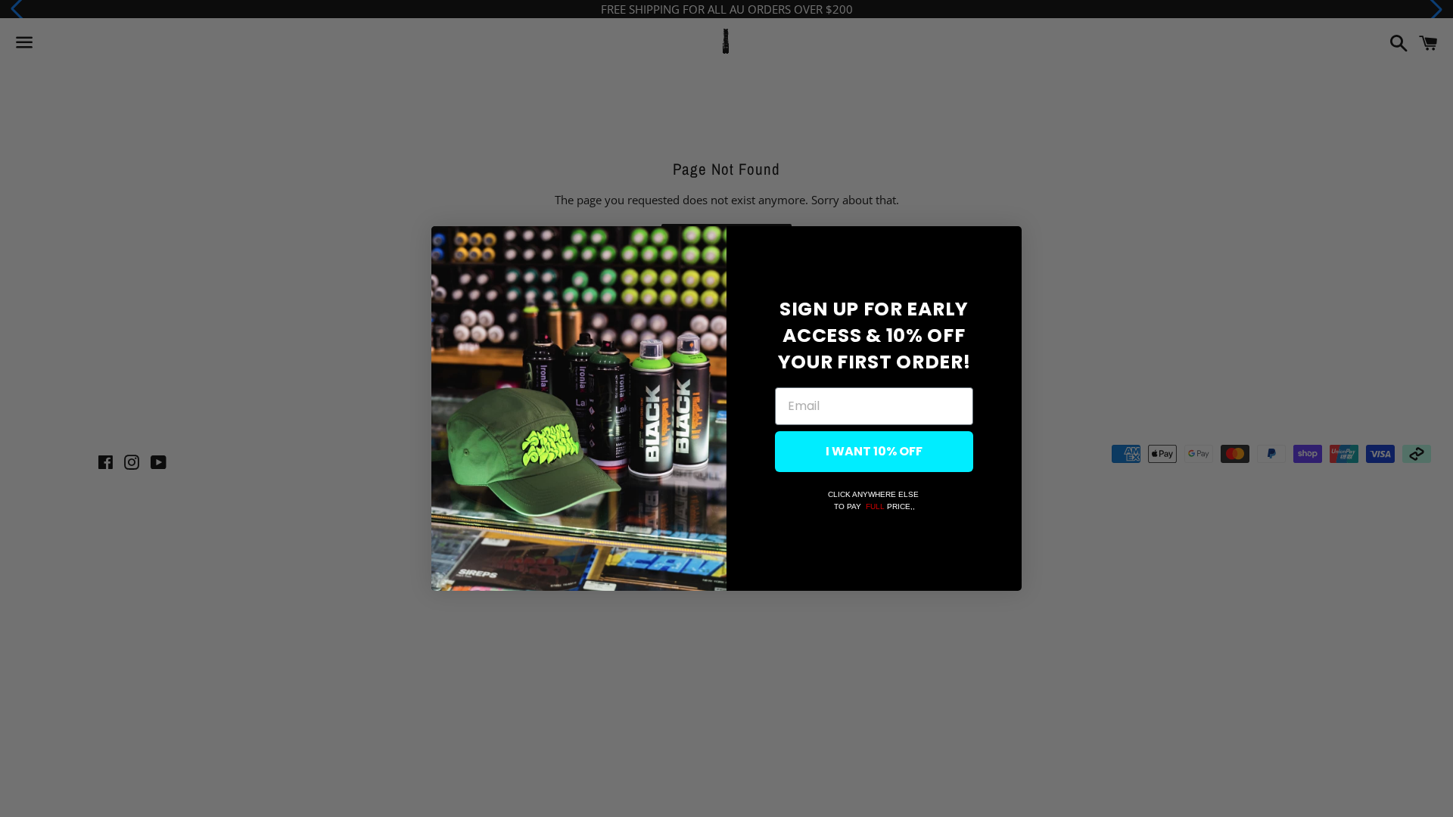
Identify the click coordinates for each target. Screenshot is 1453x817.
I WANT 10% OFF (874, 451)
